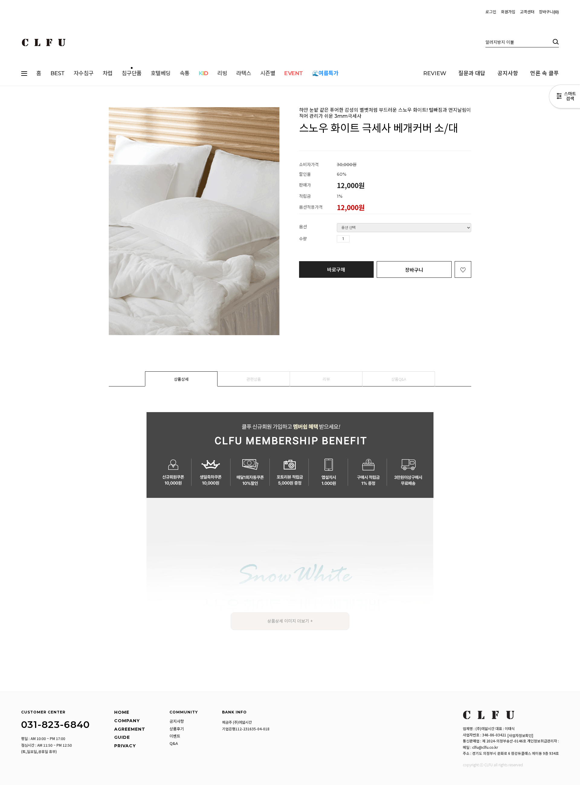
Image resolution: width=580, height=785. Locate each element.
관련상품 (253, 379)
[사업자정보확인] (520, 735)
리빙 (222, 73)
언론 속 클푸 (544, 73)
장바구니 (548, 11)
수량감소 (363, 239)
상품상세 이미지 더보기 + (290, 621)
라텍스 (243, 73)
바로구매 (336, 269)
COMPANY (127, 720)
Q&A (173, 743)
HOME (121, 712)
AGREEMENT (129, 729)
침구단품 (132, 73)
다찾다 (564, 98)
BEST (57, 73)
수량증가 (354, 239)
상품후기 (176, 728)
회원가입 (508, 11)
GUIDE (122, 737)
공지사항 (508, 73)
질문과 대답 (471, 73)
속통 (185, 73)
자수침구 (84, 73)
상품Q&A (398, 379)
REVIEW (434, 73)
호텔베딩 (161, 73)
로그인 (490, 11)
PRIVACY (125, 745)
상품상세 (181, 379)
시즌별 (268, 73)
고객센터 (527, 11)
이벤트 (174, 736)
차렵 (108, 73)
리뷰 (326, 379)
